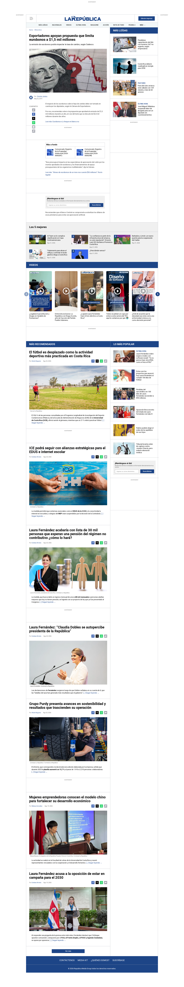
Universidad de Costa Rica (80, 860)
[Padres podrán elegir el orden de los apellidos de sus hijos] (124, 430)
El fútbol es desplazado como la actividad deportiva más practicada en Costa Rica (61, 354)
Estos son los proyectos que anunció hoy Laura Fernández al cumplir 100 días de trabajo (145, 375)
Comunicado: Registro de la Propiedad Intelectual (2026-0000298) (93, 152)
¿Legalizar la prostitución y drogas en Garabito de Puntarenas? (39, 316)
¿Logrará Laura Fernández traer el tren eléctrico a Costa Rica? (92, 316)
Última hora (38, 30)
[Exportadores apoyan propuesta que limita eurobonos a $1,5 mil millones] (68, 71)
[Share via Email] (33, 126)
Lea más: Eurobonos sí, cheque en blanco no (62, 122)
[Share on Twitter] (33, 118)
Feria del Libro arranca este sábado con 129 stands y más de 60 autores (146, 89)
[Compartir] (33, 131)
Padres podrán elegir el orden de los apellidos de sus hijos (145, 430)
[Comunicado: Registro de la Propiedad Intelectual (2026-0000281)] (50, 152)
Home (31, 30)
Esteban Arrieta (36, 457)
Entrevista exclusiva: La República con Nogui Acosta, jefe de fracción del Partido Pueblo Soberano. (66, 317)
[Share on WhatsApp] (33, 122)
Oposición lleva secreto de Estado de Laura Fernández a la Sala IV (145, 412)
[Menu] (31, 18)
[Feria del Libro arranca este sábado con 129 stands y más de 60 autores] (124, 87)
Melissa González (37, 806)
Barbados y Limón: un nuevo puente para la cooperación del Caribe (142, 238)
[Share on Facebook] (33, 114)
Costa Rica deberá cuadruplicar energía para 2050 (145, 66)
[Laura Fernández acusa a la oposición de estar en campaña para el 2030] (68, 909)
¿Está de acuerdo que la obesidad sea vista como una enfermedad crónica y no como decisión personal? (143, 317)
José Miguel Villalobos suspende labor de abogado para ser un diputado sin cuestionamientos (146, 110)
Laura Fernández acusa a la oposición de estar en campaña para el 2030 (67, 875)
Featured (141, 83)
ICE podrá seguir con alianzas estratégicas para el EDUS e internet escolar (67, 450)
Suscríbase (118, 960)
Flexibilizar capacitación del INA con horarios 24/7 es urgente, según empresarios (146, 44)
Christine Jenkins (42, 96)
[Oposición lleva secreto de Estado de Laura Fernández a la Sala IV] (124, 412)
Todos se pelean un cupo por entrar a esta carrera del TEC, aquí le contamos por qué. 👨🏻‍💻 (117, 316)
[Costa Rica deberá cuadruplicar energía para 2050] (124, 66)
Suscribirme (96, 205)
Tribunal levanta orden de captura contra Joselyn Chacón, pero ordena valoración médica (144, 448)
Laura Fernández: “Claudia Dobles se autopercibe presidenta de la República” (66, 629)
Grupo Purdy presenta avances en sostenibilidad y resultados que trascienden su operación (67, 706)
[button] (146, 18)
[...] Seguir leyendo (46, 602)
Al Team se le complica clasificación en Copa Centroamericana (56, 238)
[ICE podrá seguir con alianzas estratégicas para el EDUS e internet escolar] (68, 483)
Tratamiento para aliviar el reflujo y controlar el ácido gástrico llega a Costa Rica (57, 253)
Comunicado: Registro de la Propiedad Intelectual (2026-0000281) (63, 152)
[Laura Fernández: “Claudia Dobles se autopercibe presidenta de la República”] (68, 663)
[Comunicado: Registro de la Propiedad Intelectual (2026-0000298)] (80, 152)
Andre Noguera (36, 361)
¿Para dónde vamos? (97, 251)
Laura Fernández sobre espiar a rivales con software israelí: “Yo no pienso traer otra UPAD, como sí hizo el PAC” (145, 358)
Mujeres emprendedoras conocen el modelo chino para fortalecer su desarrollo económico (67, 799)
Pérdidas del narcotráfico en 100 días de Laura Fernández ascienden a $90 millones (145, 393)
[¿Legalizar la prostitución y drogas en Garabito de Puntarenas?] (40, 291)
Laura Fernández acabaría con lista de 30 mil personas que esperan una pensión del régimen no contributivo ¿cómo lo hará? (67, 534)
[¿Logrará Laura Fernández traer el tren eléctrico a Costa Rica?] (92, 291)
